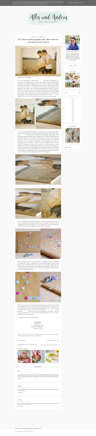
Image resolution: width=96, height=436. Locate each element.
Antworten (20, 378)
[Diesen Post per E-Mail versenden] (46, 340)
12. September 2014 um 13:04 (24, 387)
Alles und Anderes (19, 431)
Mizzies (43, 326)
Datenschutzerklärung (73, 2)
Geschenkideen (21, 340)
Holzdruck (23, 134)
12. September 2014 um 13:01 (24, 372)
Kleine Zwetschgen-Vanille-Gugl (49, 344)
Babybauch (41, 80)
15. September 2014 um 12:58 (24, 401)
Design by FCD (30, 431)
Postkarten (25, 311)
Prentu (53, 94)
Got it (82, 2)
